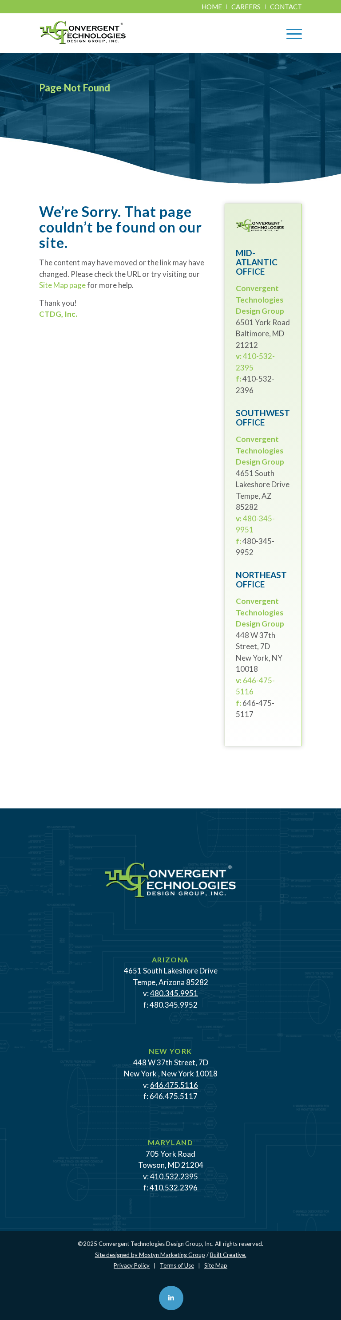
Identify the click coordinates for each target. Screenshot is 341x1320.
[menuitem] (212, 6)
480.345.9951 (174, 993)
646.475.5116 (174, 1085)
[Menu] (290, 33)
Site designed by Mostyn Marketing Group (150, 1254)
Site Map (215, 1265)
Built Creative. (228, 1254)
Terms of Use (177, 1265)
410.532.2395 (174, 1176)
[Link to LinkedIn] (171, 1298)
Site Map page (62, 285)
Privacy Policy (132, 1265)
